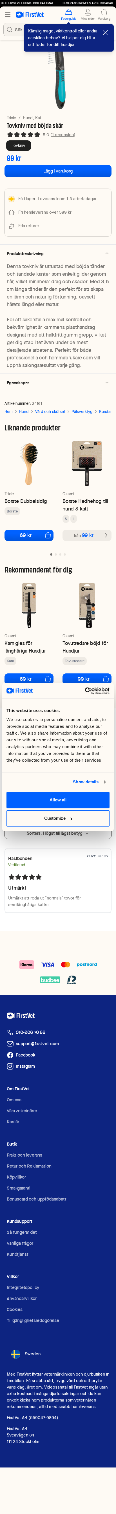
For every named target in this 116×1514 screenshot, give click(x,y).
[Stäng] (105, 32)
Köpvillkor (16, 1177)
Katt (39, 118)
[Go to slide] (51, 554)
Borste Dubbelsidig (26, 501)
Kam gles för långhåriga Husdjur (25, 647)
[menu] (8, 15)
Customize (55, 810)
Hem (8, 411)
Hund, (28, 118)
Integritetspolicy (23, 1287)
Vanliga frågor (20, 1243)
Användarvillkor (22, 1298)
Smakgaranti (18, 1188)
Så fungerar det (22, 1232)
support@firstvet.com (37, 1044)
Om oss (14, 1100)
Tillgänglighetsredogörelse (33, 1320)
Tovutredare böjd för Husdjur (85, 647)
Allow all (58, 792)
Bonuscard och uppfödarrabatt (36, 1199)
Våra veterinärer (22, 1111)
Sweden (33, 1354)
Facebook (25, 1055)
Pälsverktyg (82, 411)
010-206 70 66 (30, 1032)
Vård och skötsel (50, 411)
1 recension (63, 135)
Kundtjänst (17, 1254)
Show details (86, 774)
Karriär (13, 1122)
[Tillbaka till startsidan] (30, 14)
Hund (23, 411)
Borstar (105, 411)
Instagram (25, 1066)
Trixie (11, 118)
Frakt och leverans (24, 1155)
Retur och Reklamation (29, 1166)
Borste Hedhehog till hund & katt (85, 505)
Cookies (15, 1309)
